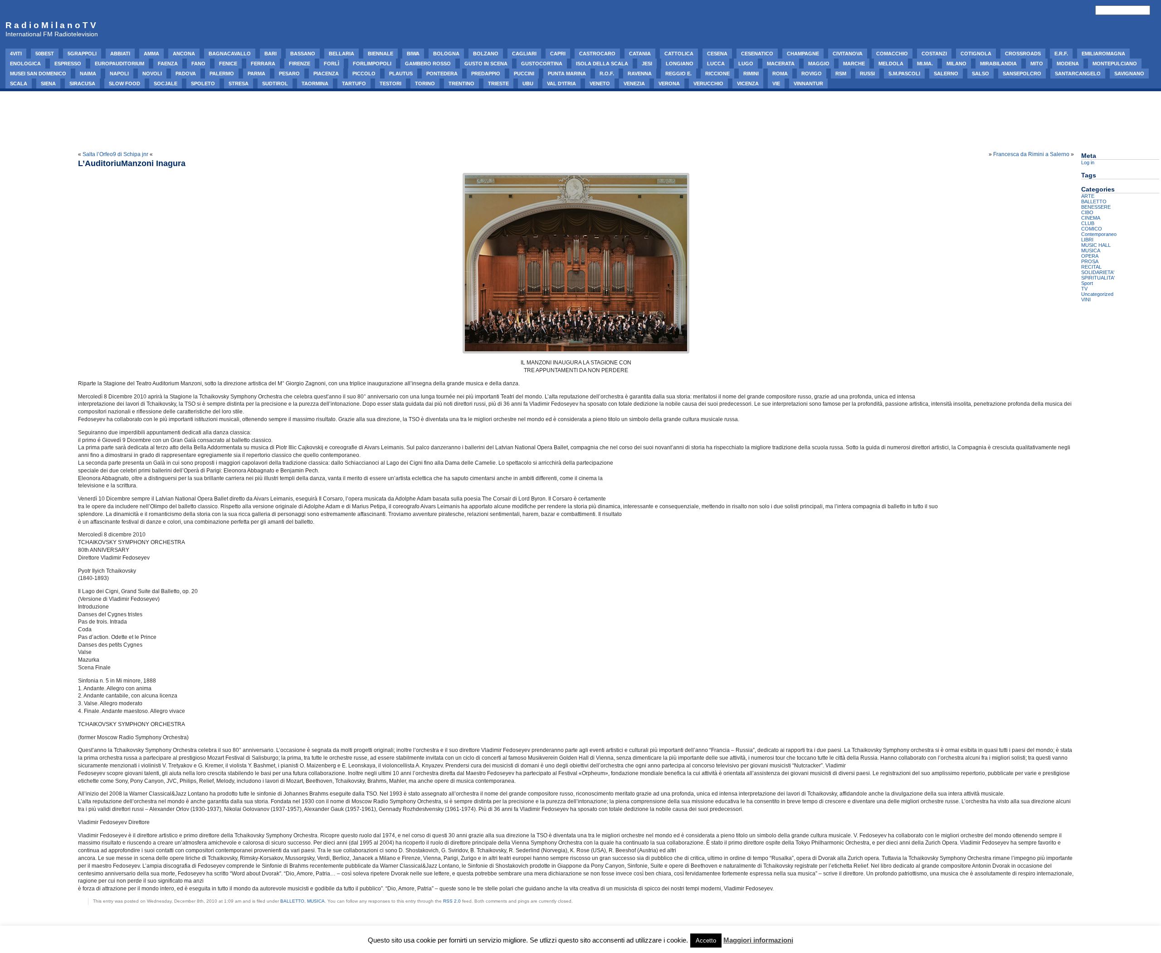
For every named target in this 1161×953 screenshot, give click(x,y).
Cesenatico (757, 53)
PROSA (1089, 261)
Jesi (647, 63)
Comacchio (892, 53)
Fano (198, 63)
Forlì (331, 63)
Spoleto (203, 83)
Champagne (803, 53)
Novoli (152, 73)
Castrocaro (597, 53)
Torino (425, 83)
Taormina (315, 83)
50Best (44, 53)
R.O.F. (607, 73)
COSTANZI (934, 53)
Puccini (524, 73)
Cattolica (678, 53)
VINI (1086, 299)
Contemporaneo (1099, 234)
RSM (840, 73)
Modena (1068, 63)
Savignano (1129, 73)
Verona (669, 83)
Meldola (890, 63)
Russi (867, 73)
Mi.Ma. (925, 63)
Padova (186, 73)
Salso (980, 73)
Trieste (498, 83)
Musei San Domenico (38, 73)
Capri (558, 53)
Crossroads (1023, 53)
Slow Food (124, 83)
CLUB (1087, 223)
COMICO (1091, 228)
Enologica (25, 63)
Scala (18, 83)
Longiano (679, 63)
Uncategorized (1097, 294)
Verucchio (708, 83)
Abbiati (120, 53)
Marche (854, 63)
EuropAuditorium (119, 63)
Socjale (165, 83)
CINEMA (1090, 218)
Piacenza (326, 73)
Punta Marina (567, 73)
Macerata (781, 63)
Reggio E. (678, 73)
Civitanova (848, 53)
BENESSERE (1096, 207)
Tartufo (354, 83)
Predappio (485, 73)
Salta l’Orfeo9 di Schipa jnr (115, 154)
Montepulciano (1115, 63)
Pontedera (442, 73)
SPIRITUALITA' (1098, 277)
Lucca (716, 63)
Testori (390, 83)
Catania (640, 53)
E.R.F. (1061, 53)
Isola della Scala (602, 63)
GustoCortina (541, 63)
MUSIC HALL (1096, 245)
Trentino (461, 83)
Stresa (239, 83)
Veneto (600, 83)
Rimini (751, 73)
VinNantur (808, 83)
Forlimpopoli (372, 63)
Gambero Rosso (428, 63)
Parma (256, 73)
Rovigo (811, 73)
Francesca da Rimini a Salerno (1031, 154)
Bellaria (341, 53)
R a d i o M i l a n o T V (50, 25)
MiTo (1036, 63)
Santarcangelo (1078, 73)
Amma (151, 53)
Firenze (299, 63)
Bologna (446, 53)
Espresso (67, 63)
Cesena (717, 53)
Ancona (184, 53)
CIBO (1087, 212)
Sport (1087, 283)
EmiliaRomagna (1103, 53)
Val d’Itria (561, 83)
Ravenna (640, 73)
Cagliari (524, 53)
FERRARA (263, 63)
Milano (956, 63)
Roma (780, 73)
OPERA (1089, 256)
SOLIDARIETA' (1097, 272)
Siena (48, 83)
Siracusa (82, 83)
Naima (88, 73)
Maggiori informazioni (758, 940)
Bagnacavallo (230, 53)
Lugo (745, 63)
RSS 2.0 (452, 901)
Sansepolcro (1022, 73)
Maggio (818, 63)
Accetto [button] (706, 940)
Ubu (527, 83)
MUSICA (316, 901)
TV (1084, 288)
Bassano (302, 53)
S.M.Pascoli (904, 73)
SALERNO (946, 73)
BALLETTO (292, 901)
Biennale (380, 53)
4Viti (16, 53)
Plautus (401, 73)
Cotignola (976, 53)
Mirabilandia (998, 63)
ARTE (1087, 196)
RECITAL (1091, 267)
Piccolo (364, 73)
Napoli (119, 73)
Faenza (168, 63)
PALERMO (222, 73)
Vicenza (748, 83)
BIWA (413, 53)
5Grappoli (82, 53)
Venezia (634, 83)
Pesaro (289, 73)
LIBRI (1087, 239)
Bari (270, 53)
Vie (776, 83)
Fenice (228, 63)
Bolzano (485, 53)
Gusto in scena (485, 63)
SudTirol (275, 83)
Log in (1087, 162)
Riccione (717, 73)
